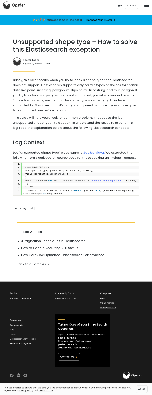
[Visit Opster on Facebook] (12, 375)
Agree (141, 389)
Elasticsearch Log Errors (20, 343)
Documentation (17, 325)
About (103, 298)
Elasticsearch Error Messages (23, 339)
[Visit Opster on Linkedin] (18, 375)
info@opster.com (108, 307)
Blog (12, 329)
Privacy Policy (26, 390)
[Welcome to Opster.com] (132, 375)
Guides (13, 334)
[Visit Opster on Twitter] (25, 375)
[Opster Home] (14, 5)
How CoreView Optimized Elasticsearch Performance (62, 255)
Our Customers (107, 303)
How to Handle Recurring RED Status (49, 248)
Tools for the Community (66, 298)
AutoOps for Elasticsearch (21, 298)
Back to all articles (31, 264)
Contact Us (67, 356)
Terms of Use (46, 390)
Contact (131, 5)
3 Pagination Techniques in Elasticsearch (53, 241)
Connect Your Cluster (99, 20)
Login (118, 5)
